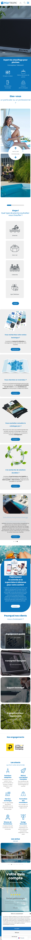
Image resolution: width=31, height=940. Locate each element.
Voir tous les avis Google (16, 882)
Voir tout (15, 841)
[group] (15, 205)
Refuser (17, 932)
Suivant (16, 303)
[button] (30, 913)
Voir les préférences (17, 936)
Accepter (16, 928)
